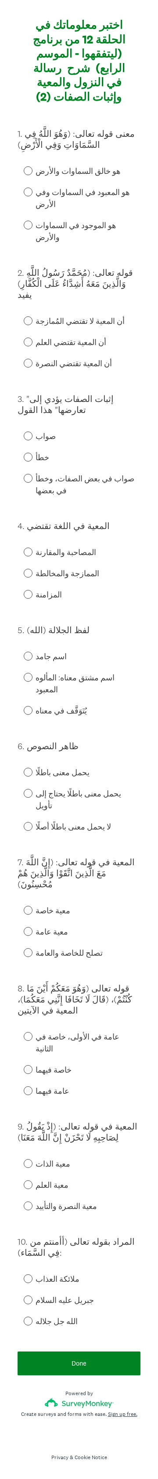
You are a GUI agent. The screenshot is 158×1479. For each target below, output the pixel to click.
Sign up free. (122, 1414)
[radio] (22, 170)
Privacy (59, 1457)
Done (79, 1363)
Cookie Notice (91, 1457)
